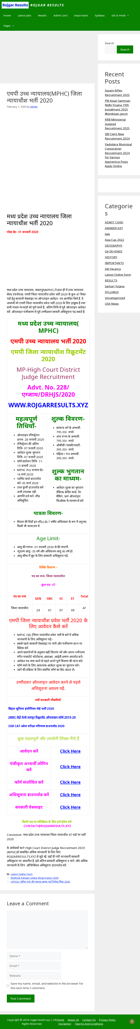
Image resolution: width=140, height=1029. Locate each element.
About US (73, 1019)
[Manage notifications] (132, 1021)
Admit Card (60, 15)
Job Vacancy (113, 269)
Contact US (89, 1019)
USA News (112, 304)
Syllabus (100, 15)
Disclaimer (64, 1023)
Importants (81, 15)
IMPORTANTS (114, 263)
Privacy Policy (107, 1019)
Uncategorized (115, 298)
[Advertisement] (47, 58)
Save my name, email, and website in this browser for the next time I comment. (47, 986)
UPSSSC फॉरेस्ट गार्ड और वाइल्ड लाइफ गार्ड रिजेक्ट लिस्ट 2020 (40, 881)
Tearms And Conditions (89, 1023)
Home (7, 15)
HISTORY (111, 257)
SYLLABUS (112, 292)
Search (109, 43)
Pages (7, 25)
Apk (107, 234)
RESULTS (111, 280)
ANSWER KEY (114, 228)
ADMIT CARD (114, 222)
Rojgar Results (47, 5)
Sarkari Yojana (114, 286)
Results (42, 15)
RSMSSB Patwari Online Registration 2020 (35, 878)
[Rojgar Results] (15, 5)
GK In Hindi (119, 15)
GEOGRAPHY (113, 246)
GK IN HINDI (113, 251)
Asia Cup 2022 (114, 240)
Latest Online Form (22, 874)
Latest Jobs (24, 15)
